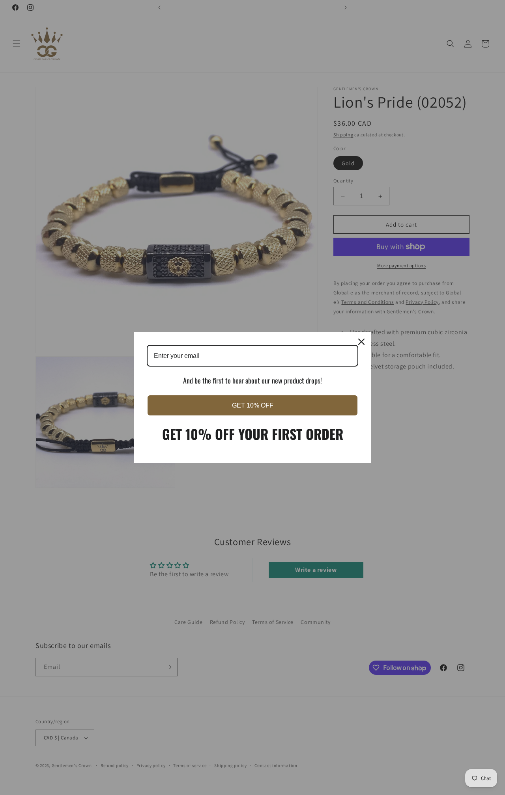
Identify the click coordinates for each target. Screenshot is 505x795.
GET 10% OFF (252, 405)
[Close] (361, 341)
